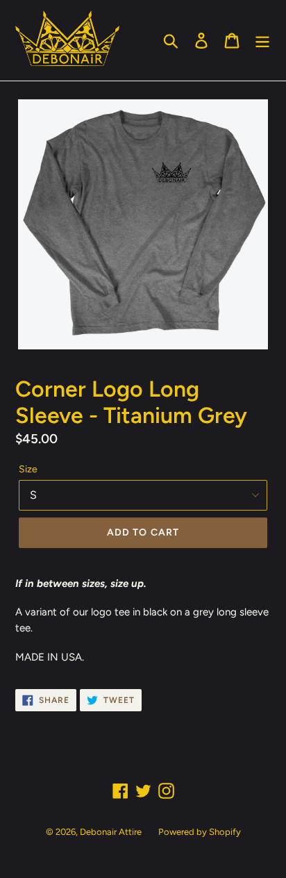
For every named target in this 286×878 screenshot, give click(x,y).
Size (28, 469)
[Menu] (262, 40)
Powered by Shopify (199, 832)
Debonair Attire (111, 832)
